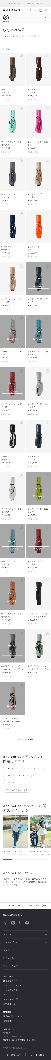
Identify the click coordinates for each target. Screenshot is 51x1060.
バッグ (30, 906)
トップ (4, 906)
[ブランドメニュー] (46, 18)
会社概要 (7, 1021)
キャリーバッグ (34, 768)
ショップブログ (10, 999)
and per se (9, 36)
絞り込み (15, 1054)
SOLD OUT (12, 331)
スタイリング (9, 994)
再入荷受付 (40, 286)
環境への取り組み (11, 1016)
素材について (9, 1004)
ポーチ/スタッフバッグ (17, 789)
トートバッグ (12, 782)
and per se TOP (17, 906)
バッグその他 (27, 36)
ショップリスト (10, 990)
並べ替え (40, 1054)
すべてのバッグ (13, 768)
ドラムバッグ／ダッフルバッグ (20, 775)
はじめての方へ (10, 980)
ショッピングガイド (12, 985)
